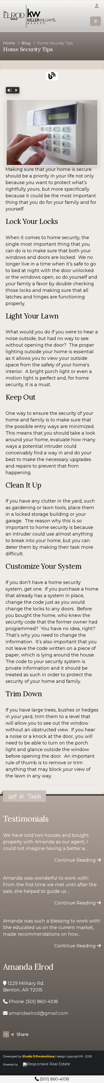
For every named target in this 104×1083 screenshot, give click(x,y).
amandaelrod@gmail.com (38, 1013)
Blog (25, 43)
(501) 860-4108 (54, 1079)
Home (9, 43)
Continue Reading (75, 860)
